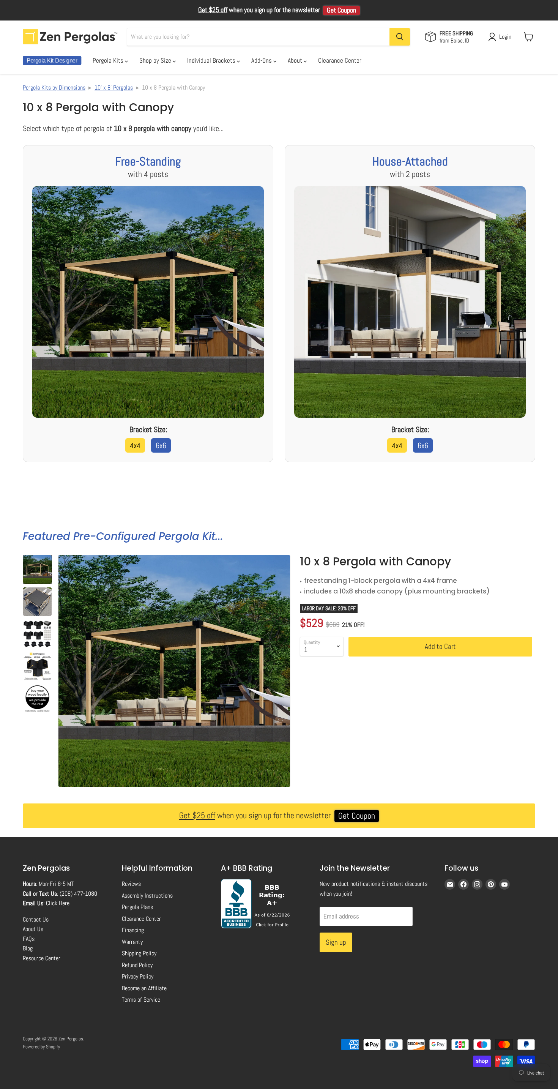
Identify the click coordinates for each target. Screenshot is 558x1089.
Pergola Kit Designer (52, 60)
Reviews (131, 884)
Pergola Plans (137, 907)
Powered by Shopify (41, 1046)
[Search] (399, 37)
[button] (37, 569)
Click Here (57, 903)
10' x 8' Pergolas (114, 88)
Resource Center (41, 958)
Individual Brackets (212, 60)
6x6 (161, 445)
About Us (33, 929)
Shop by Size (156, 60)
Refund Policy (137, 965)
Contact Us (36, 919)
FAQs (29, 939)
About (296, 60)
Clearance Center (339, 60)
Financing (133, 930)
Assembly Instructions (147, 896)
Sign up (336, 942)
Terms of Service (141, 1000)
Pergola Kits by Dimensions (54, 88)
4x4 (135, 445)
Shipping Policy (139, 953)
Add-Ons (262, 60)
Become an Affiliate (144, 988)
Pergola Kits (109, 60)
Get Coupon (341, 10)
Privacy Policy (137, 976)
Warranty (132, 942)
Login (505, 37)
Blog (28, 948)
